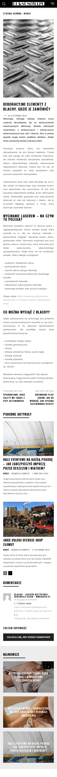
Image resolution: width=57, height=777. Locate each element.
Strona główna (12, 13)
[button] (4, 3)
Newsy (27, 13)
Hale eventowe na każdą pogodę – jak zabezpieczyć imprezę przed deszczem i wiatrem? (28, 464)
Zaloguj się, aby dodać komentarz (32, 618)
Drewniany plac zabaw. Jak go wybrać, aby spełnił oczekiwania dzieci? (42, 399)
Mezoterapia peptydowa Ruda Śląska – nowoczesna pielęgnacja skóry (28, 676)
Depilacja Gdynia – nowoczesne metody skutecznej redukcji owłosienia (28, 712)
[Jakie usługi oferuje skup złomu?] (28, 519)
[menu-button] (52, 3)
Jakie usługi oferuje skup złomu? (23, 542)
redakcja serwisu (20, 473)
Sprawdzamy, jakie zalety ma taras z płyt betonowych (14, 397)
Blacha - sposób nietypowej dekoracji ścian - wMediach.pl (32, 595)
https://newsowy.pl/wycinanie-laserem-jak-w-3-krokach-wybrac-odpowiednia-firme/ (27, 300)
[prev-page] (5, 573)
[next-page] (10, 573)
